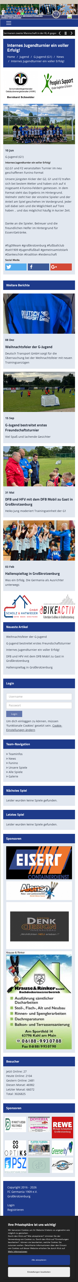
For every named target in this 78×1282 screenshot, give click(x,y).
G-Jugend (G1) (43, 57)
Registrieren (15, 1210)
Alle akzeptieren (39, 1260)
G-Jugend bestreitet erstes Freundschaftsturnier (26, 427)
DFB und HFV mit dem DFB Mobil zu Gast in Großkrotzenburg (39, 502)
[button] (16, 266)
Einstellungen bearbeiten (39, 1272)
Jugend (24, 57)
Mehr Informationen (17, 1251)
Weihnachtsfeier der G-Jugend (28, 347)
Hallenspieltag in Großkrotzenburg (32, 573)
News (60, 57)
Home (11, 57)
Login (11, 1205)
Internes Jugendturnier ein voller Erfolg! (37, 61)
